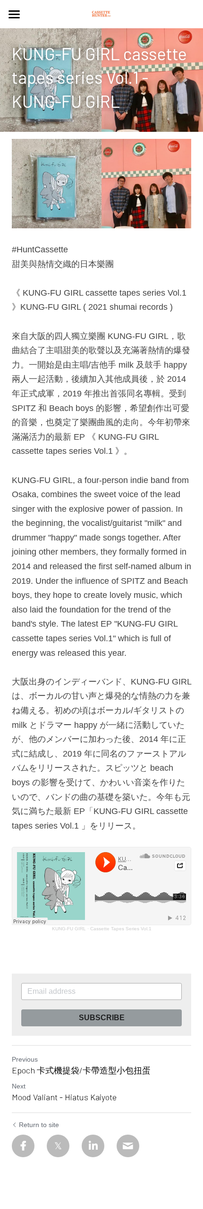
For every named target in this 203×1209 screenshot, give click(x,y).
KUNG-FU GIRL (69, 928)
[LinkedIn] (93, 1146)
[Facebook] (23, 1146)
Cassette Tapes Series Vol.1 (121, 928)
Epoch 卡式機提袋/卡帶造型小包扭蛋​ (81, 1070)
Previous (25, 1059)
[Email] (128, 1146)
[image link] (101, 13)
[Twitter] (58, 1146)
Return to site (39, 1124)
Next (18, 1086)
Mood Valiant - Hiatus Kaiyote (64, 1097)
